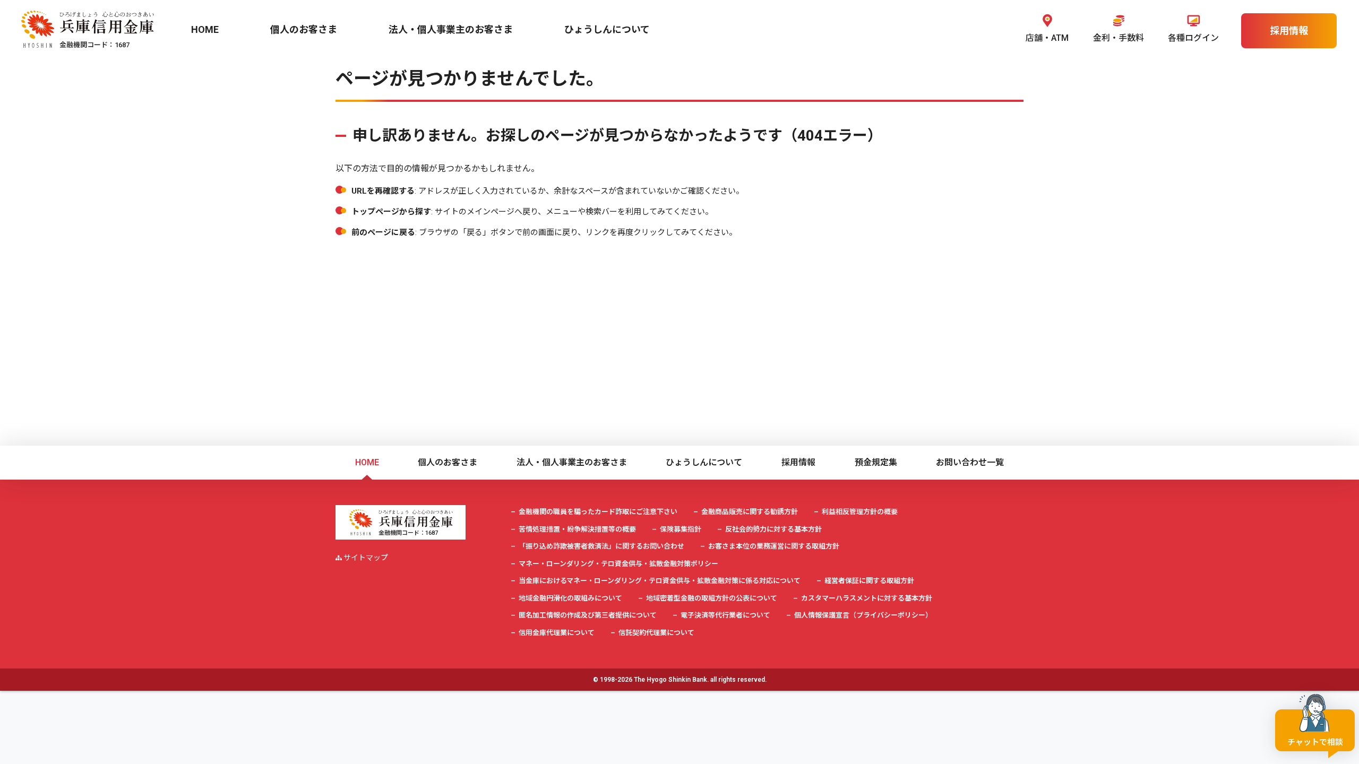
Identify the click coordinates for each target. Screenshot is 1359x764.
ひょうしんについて (704, 462)
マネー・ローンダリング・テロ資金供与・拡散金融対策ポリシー (618, 564)
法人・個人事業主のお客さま (572, 462)
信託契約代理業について (656, 633)
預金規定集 (876, 462)
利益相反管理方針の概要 (860, 512)
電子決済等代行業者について (725, 615)
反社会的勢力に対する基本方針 (773, 529)
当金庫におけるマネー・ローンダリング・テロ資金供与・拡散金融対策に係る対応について (660, 581)
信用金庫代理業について (557, 633)
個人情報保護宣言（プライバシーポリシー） (863, 615)
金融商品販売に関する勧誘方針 (749, 512)
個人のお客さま (447, 462)
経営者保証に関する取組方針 (869, 581)
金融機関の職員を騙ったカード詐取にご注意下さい (598, 512)
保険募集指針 (680, 529)
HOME (367, 462)
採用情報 (798, 462)
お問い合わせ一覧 (970, 462)
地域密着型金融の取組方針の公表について (711, 598)
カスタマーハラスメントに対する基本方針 (866, 598)
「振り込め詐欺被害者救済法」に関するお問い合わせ (601, 546)
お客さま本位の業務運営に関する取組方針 (773, 546)
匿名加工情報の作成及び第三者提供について (588, 615)
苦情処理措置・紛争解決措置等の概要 (577, 529)
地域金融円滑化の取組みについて (570, 598)
